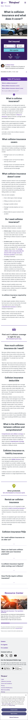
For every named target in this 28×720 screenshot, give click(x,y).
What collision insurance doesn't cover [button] (12, 88)
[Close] (25, 695)
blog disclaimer (19, 628)
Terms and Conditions (7, 704)
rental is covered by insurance (16, 508)
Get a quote (14, 50)
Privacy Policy (12, 705)
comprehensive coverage (17, 441)
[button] (26, 72)
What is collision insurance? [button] (9, 83)
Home (2, 5)
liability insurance (16, 459)
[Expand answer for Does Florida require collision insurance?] (14, 582)
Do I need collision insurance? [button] (10, 91)
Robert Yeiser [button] (10, 64)
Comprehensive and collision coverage (12, 434)
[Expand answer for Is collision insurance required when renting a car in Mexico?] (14, 570)
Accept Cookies (14, 709)
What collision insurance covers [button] (10, 85)
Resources (7, 5)
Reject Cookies (14, 713)
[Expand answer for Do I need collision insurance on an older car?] (14, 544)
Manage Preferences (14, 717)
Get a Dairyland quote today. (14, 338)
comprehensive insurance (9, 306)
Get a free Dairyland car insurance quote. (14, 492)
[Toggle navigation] (25, 2)
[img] (14, 95)
